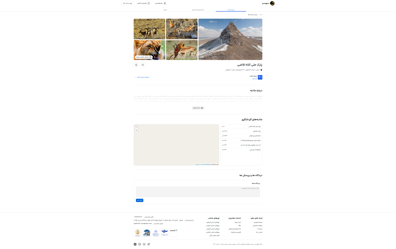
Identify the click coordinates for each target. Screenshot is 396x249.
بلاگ (239, 226)
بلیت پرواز (238, 222)
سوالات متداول (257, 226)
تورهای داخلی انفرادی (212, 226)
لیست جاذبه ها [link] (252, 15)
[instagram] (139, 244)
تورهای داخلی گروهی (212, 222)
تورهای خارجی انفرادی (212, 232)
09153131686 (138, 217)
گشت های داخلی (214, 235)
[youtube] (144, 244)
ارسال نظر (139, 200)
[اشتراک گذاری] (142, 64)
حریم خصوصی (258, 222)
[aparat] (135, 244)
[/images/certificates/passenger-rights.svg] (147, 233)
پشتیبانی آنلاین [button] (142, 3)
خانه (261, 15)
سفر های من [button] (159, 3)
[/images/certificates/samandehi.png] (138, 233)
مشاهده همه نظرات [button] (143, 77)
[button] (241, 126)
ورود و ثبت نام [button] (127, 3)
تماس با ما (259, 232)
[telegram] (148, 244)
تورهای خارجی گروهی (212, 229)
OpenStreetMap (205, 164)
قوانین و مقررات (236, 232)
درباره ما (259, 229)
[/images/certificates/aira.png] (156, 233)
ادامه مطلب (196, 108)
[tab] (231, 10)
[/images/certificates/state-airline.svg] (165, 233)
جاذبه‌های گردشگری (235, 229)
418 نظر (254, 79)
